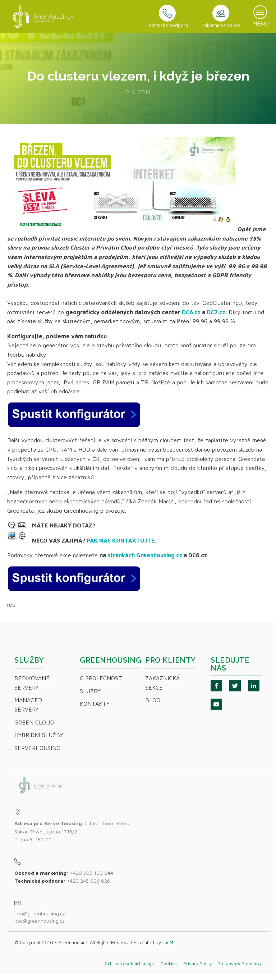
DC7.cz (216, 312)
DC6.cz (191, 312)
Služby (90, 691)
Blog (152, 700)
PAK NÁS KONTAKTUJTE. (121, 540)
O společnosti (102, 678)
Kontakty (95, 703)
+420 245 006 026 (88, 881)
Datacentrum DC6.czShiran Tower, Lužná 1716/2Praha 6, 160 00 (72, 831)
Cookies (168, 963)
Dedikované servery (32, 683)
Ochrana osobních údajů (129, 963)
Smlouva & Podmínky (240, 963)
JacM (167, 942)
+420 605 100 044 (91, 873)
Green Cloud (34, 722)
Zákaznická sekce (162, 683)
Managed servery (28, 705)
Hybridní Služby (38, 735)
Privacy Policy (197, 963)
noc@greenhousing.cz (39, 921)
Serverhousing (37, 748)
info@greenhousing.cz (40, 913)
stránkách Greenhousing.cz (144, 555)
